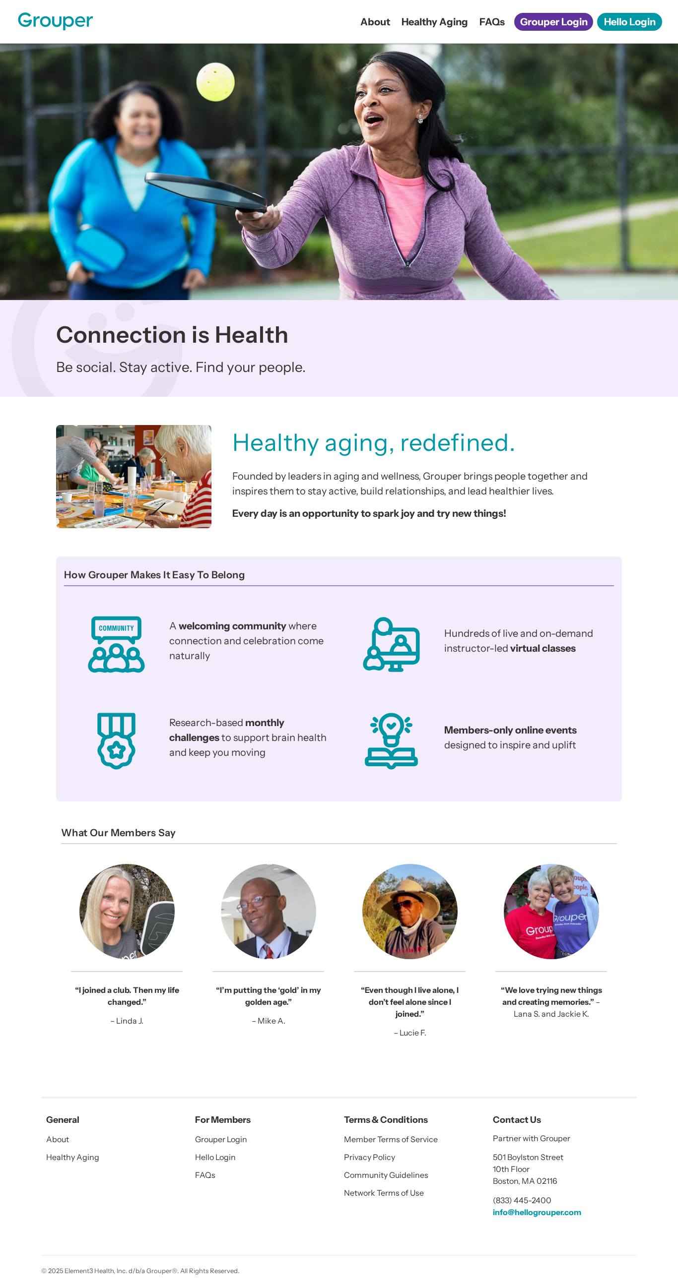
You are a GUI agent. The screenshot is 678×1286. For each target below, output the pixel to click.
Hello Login (630, 22)
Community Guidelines (386, 1175)
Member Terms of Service (391, 1139)
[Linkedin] (499, 1231)
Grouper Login (554, 22)
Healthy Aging (435, 22)
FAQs (492, 22)
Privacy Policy (369, 1157)
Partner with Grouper (531, 1138)
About (375, 22)
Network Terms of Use (384, 1193)
